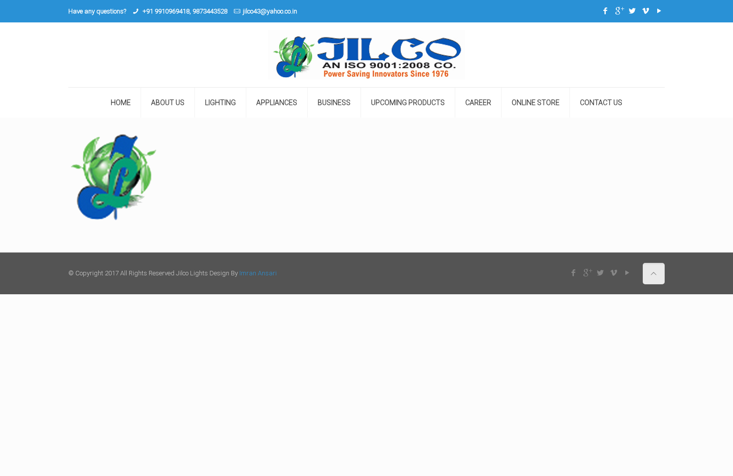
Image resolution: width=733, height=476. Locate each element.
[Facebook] (605, 10)
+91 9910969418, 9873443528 (184, 11)
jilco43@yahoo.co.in (270, 11)
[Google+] (619, 10)
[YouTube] (659, 10)
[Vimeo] (646, 10)
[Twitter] (632, 10)
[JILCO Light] (366, 54)
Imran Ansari (258, 273)
